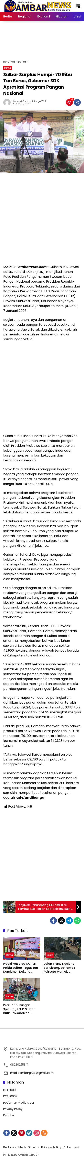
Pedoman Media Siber (18, 1103)
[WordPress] (29, 1133)
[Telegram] (69, 920)
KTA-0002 (10, 1096)
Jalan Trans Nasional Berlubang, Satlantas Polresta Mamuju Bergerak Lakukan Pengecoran (59, 968)
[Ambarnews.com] (37, 6)
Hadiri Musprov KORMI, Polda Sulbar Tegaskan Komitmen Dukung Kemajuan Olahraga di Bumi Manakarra (20, 968)
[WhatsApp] (77, 920)
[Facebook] (53, 920)
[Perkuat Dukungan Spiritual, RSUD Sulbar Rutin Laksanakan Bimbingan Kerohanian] (21, 989)
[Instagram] (36, 1133)
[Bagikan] (77, 102)
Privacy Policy (12, 1109)
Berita (7, 67)
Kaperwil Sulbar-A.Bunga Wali (29, 101)
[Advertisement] (42, 218)
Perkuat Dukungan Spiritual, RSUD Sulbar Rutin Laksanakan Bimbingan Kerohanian (20, 1009)
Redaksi (8, 1115)
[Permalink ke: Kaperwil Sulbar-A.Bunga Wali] (8, 102)
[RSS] (44, 1133)
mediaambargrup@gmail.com (32, 1073)
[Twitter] (61, 920)
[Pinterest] (21, 1133)
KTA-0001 (10, 1090)
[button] (78, 6)
